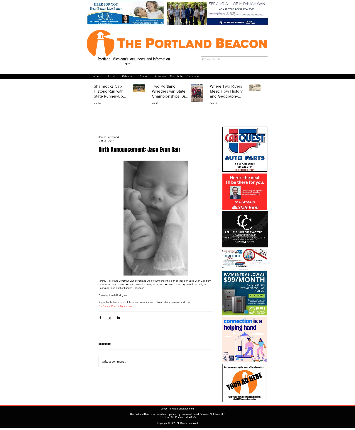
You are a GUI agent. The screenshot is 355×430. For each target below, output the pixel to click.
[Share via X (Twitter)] (109, 317)
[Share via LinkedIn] (118, 317)
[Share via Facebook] (100, 317)
